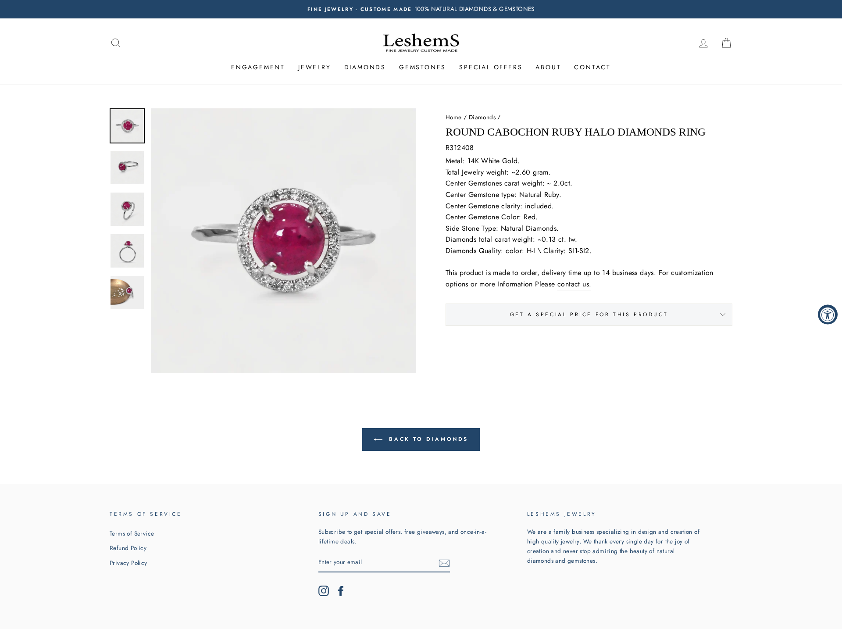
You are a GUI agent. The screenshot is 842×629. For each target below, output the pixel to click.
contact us (573, 284)
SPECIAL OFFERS (490, 67)
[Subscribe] (444, 562)
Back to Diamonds (427, 439)
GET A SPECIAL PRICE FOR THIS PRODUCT (589, 314)
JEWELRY (314, 67)
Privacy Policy (128, 562)
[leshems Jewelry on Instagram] (323, 591)
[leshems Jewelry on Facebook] (340, 591)
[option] (421, 9)
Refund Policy (128, 547)
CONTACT (592, 67)
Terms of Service (132, 533)
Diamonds (365, 67)
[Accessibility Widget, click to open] (828, 315)
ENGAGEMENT (258, 67)
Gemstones (422, 67)
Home (454, 117)
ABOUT (548, 67)
